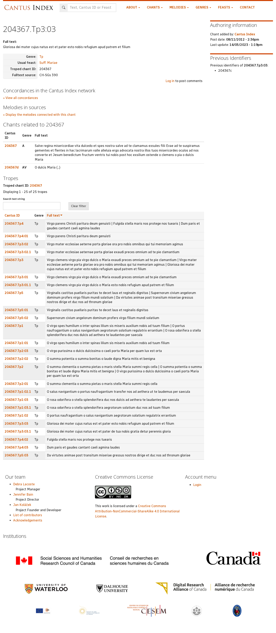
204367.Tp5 (14, 293)
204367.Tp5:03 (16, 455)
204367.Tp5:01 (16, 310)
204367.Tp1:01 (16, 343)
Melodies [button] (178, 7)
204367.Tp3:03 (16, 424)
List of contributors (27, 515)
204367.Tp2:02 (16, 359)
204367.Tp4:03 (16, 447)
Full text (53, 215)
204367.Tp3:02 (16, 244)
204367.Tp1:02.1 (18, 392)
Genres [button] (202, 7)
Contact (247, 7)
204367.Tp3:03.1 (18, 431)
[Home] (30, 5)
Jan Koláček (22, 505)
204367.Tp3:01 (16, 277)
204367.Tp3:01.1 (18, 285)
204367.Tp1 (14, 326)
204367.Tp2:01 (16, 384)
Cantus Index (245, 34)
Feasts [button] (224, 7)
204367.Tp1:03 (16, 400)
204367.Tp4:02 (16, 439)
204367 (11, 146)
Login (197, 485)
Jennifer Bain (23, 494)
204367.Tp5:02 (16, 318)
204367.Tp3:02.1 (18, 252)
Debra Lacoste (24, 484)
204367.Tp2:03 (16, 351)
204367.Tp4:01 (16, 236)
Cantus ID (12, 215)
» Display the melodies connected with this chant (39, 115)
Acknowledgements (27, 520)
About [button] (132, 7)
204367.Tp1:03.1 (18, 408)
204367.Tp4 (14, 223)
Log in (169, 81)
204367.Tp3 (14, 260)
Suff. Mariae (48, 63)
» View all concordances (20, 98)
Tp (41, 57)
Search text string (14, 199)
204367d (12, 167)
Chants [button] (154, 7)
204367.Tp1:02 (16, 415)
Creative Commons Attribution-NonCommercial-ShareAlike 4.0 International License (137, 511)
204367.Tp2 (14, 367)
